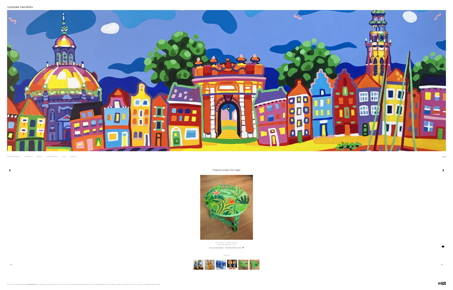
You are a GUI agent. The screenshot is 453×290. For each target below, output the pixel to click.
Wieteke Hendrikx (20, 7)
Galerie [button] (39, 156)
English (444, 156)
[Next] (442, 264)
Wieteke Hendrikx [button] (13, 156)
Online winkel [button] (52, 156)
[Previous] (11, 264)
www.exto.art (30, 284)
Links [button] (64, 156)
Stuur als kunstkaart (225, 248)
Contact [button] (73, 156)
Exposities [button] (28, 156)
